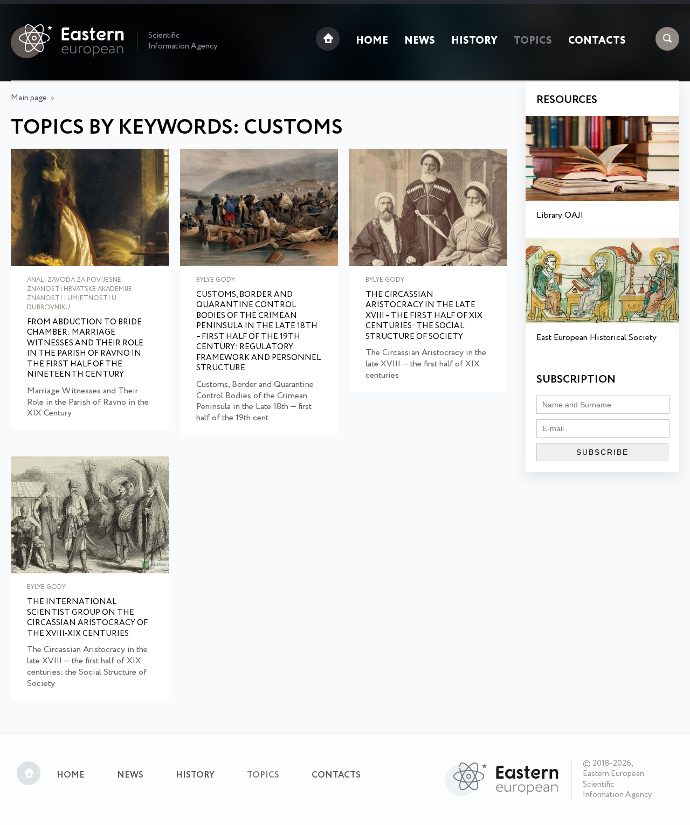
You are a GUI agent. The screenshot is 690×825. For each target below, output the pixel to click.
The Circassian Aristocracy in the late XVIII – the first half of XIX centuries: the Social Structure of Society (423, 316)
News (419, 40)
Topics (533, 40)
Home (372, 40)
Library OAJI (559, 215)
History (474, 40)
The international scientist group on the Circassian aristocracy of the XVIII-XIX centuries (87, 618)
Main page (29, 98)
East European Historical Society (596, 337)
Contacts (597, 40)
